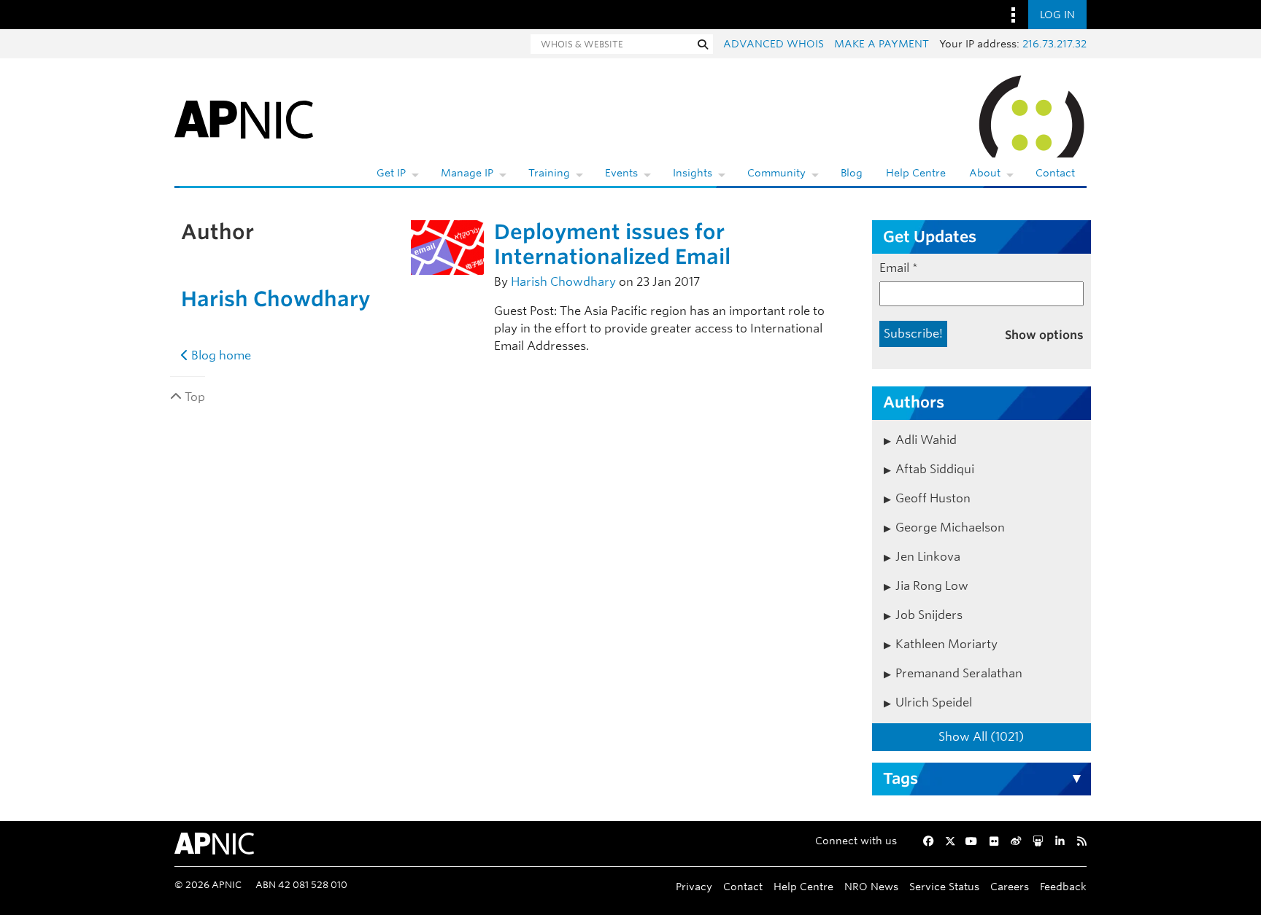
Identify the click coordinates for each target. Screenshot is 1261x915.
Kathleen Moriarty (946, 644)
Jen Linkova (927, 557)
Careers (1009, 886)
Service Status (944, 886)
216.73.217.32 (1054, 44)
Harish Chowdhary (275, 299)
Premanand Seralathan (958, 673)
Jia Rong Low (931, 586)
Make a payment (881, 44)
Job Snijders (929, 615)
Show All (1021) (981, 737)
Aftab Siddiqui (934, 469)
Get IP (391, 173)
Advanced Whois (773, 44)
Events (621, 173)
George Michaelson (950, 527)
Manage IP (467, 173)
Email (898, 268)
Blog (852, 173)
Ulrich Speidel (933, 702)
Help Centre (916, 173)
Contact (1055, 173)
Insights (692, 173)
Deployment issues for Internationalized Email (612, 244)
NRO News (871, 886)
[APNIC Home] (243, 117)
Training (549, 173)
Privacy (694, 886)
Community (776, 173)
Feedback (1063, 886)
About (984, 173)
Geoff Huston (933, 498)
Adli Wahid (926, 440)
